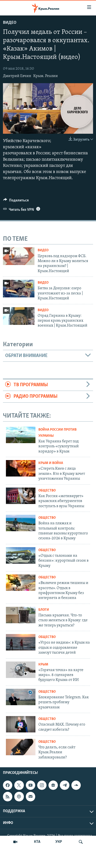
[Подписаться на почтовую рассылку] (30, 796)
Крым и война (50, 463)
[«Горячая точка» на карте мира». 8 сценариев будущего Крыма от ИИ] (20, 670)
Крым (43, 664)
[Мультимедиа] (15, 842)
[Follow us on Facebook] (7, 785)
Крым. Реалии (45, 76)
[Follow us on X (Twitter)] (19, 785)
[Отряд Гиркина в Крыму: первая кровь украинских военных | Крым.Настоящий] (18, 316)
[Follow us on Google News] (53, 785)
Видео (9, 23)
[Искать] (80, 842)
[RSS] (7, 796)
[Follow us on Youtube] (30, 785)
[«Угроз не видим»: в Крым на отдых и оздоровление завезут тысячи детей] (20, 642)
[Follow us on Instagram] (42, 785)
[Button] (16, 201)
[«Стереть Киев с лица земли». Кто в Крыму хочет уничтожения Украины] (20, 468)
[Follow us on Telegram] (64, 785)
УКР (58, 842)
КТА (37, 842)
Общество (47, 490)
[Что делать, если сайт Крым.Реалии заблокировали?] (20, 747)
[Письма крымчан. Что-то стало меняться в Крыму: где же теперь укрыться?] (20, 615)
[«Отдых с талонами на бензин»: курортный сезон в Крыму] (20, 555)
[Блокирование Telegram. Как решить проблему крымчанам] (20, 697)
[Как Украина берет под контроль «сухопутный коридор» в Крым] (20, 435)
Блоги (43, 610)
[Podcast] (19, 796)
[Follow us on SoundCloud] (76, 785)
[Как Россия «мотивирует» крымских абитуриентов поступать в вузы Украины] (20, 496)
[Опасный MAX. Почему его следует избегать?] (20, 724)
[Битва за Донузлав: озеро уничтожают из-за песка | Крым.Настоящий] (18, 288)
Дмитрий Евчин (17, 76)
